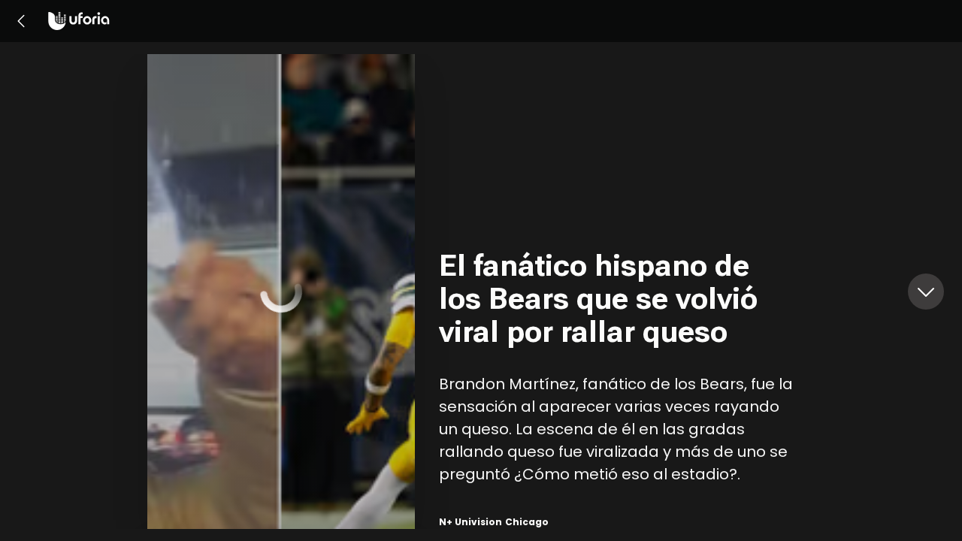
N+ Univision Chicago (494, 521)
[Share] (388, 316)
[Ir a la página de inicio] (79, 21)
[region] (627, 291)
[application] (281, 291)
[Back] (21, 21)
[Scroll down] (926, 292)
